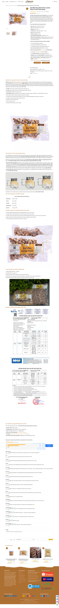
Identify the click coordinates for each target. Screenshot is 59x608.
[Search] (53, 2)
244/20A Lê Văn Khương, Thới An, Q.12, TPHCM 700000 (19, 433)
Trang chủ (7, 5)
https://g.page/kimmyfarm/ (22, 432)
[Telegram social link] (36, 73)
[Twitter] (42, 596)
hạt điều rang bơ (13, 576)
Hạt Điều (11, 5)
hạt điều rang (34, 70)
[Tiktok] (49, 596)
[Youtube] (45, 596)
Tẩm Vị (15, 5)
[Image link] (10, 595)
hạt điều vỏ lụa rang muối (8, 577)
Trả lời (6, 453)
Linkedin (35, 58)
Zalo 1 (57, 597)
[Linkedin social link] (35, 73)
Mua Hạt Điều (43, 49)
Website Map (20, 582)
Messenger (57, 602)
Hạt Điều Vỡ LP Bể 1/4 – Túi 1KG (48, 559)
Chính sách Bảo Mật (21, 576)
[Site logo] (29, 1)
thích (9, 453)
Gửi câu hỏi (51, 539)
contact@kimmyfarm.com (33, 578)
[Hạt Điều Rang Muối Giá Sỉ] (35, 552)
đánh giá (16, 442)
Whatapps (57, 605)
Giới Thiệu (20, 572)
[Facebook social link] (32, 73)
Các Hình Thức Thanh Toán (22, 579)
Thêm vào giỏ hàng (37, 62)
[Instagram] (44, 596)
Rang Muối (36, 69)
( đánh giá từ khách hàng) (40, 11)
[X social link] (33, 73)
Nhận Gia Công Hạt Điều (22, 575)
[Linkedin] (47, 596)
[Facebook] (41, 596)
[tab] (29, 77)
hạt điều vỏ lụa (46, 70)
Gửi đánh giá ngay (49, 446)
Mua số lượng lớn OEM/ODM (36, 60)
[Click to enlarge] (7, 29)
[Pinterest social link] (34, 73)
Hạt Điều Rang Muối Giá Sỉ (36, 558)
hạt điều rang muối (40, 70)
